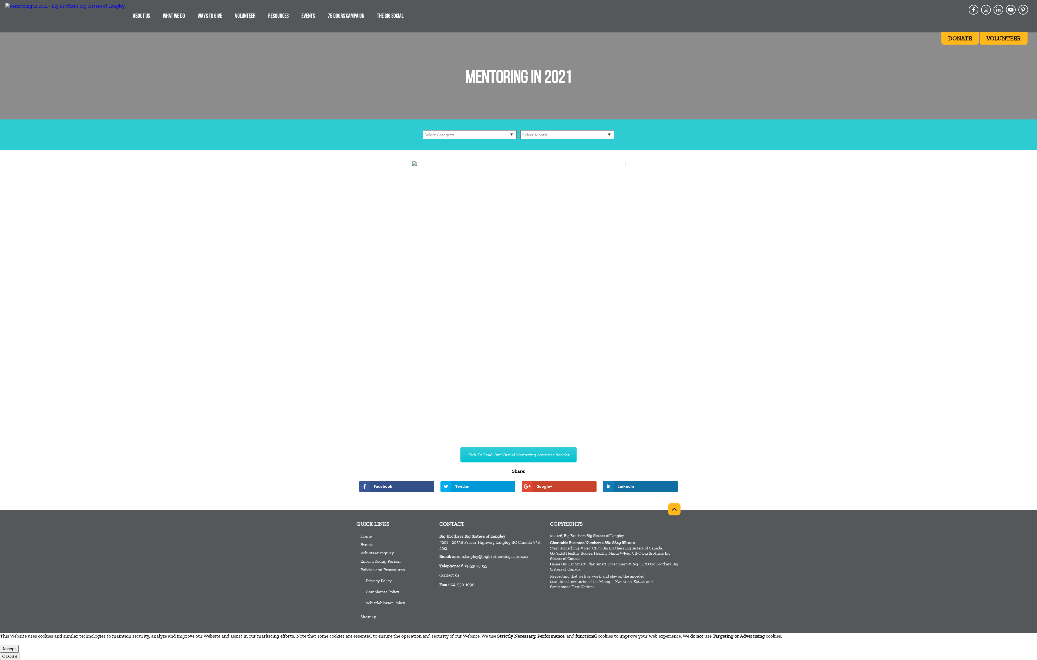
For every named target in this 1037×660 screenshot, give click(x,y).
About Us (141, 16)
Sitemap (368, 616)
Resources (278, 16)
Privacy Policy (379, 580)
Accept (9, 649)
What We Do (174, 16)
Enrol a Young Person (380, 561)
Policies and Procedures (383, 569)
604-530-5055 (474, 565)
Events (308, 16)
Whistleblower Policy (385, 602)
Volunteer (245, 16)
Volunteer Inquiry (377, 552)
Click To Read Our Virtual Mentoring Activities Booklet (518, 454)
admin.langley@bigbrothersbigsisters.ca (490, 556)
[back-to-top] (674, 509)
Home (366, 536)
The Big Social (390, 16)
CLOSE (9, 656)
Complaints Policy (382, 591)
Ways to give (210, 16)
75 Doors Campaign (346, 16)
